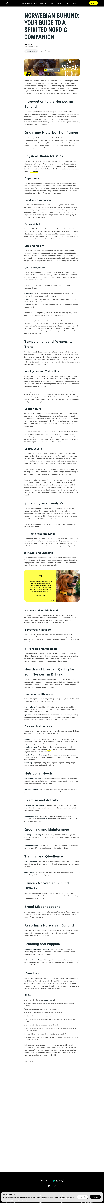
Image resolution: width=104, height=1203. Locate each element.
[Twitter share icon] (42, 51)
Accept (95, 1197)
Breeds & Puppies (31, 51)
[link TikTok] (54, 1186)
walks (49, 749)
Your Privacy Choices (87, 1202)
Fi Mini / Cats (49, 3)
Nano (40, 1202)
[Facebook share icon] (45, 51)
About (61, 1202)
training (62, 392)
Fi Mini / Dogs (38, 3)
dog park (58, 442)
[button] (27, 587)
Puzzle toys (44, 819)
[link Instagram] (49, 1186)
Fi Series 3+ (59, 3)
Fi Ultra (68, 3)
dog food (27, 744)
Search (75, 3)
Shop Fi (93, 3)
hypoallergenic (48, 1000)
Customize (82, 1197)
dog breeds (34, 171)
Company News (27, 3)
